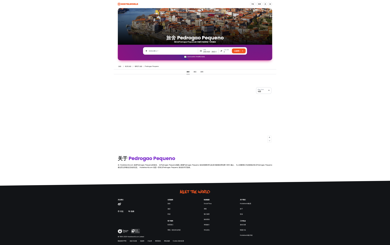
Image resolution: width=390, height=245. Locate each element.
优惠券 (142, 241)
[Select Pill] (265, 4)
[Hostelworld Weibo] (119, 204)
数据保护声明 (122, 241)
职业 (241, 214)
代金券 (150, 241)
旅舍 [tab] (188, 72)
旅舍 (169, 203)
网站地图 (167, 241)
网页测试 (158, 241)
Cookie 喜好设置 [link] (178, 241)
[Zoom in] (269, 137)
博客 (205, 209)
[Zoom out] (269, 140)
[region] (195, 114)
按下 (241, 209)
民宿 (169, 214)
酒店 (169, 209)
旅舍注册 (243, 224)
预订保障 (207, 214)
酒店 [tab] (195, 72)
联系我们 (170, 224)
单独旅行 (207, 224)
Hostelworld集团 (245, 203)
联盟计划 (243, 230)
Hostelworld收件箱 (246, 235)
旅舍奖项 (207, 219)
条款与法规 (133, 241)
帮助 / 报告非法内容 (174, 230)
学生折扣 (207, 230)
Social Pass (208, 203)
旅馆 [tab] (201, 72)
